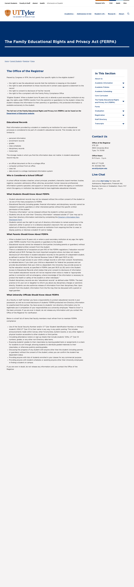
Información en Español (55, 3)
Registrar (26, 61)
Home (7, 61)
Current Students (11, 3)
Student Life (100, 14)
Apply (118, 3)
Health (42, 3)
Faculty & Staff (25, 3)
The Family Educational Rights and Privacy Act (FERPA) (107, 101)
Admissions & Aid (84, 14)
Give (125, 3)
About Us (99, 79)
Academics (68, 14)
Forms (97, 107)
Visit (111, 3)
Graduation (99, 111)
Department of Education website (20, 113)
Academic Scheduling (103, 91)
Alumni (35, 3)
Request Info (100, 3)
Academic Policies (102, 87)
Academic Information (104, 83)
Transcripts (99, 123)
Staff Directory (101, 119)
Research (111, 14)
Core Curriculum (101, 96)
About (121, 14)
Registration (100, 115)
